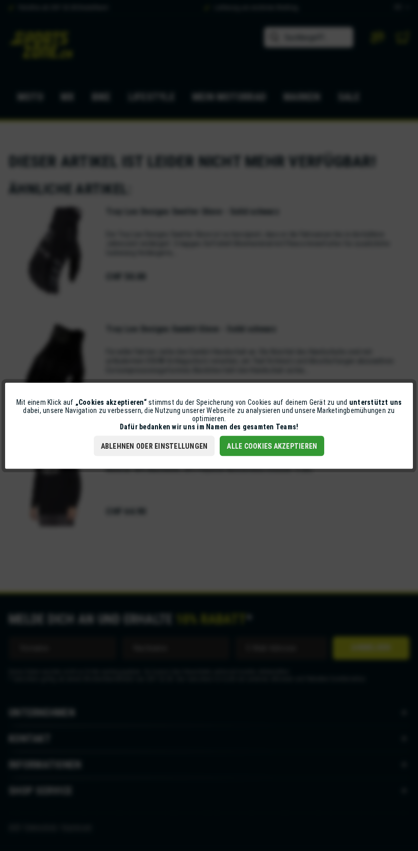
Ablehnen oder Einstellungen (154, 446)
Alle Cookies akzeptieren (272, 446)
